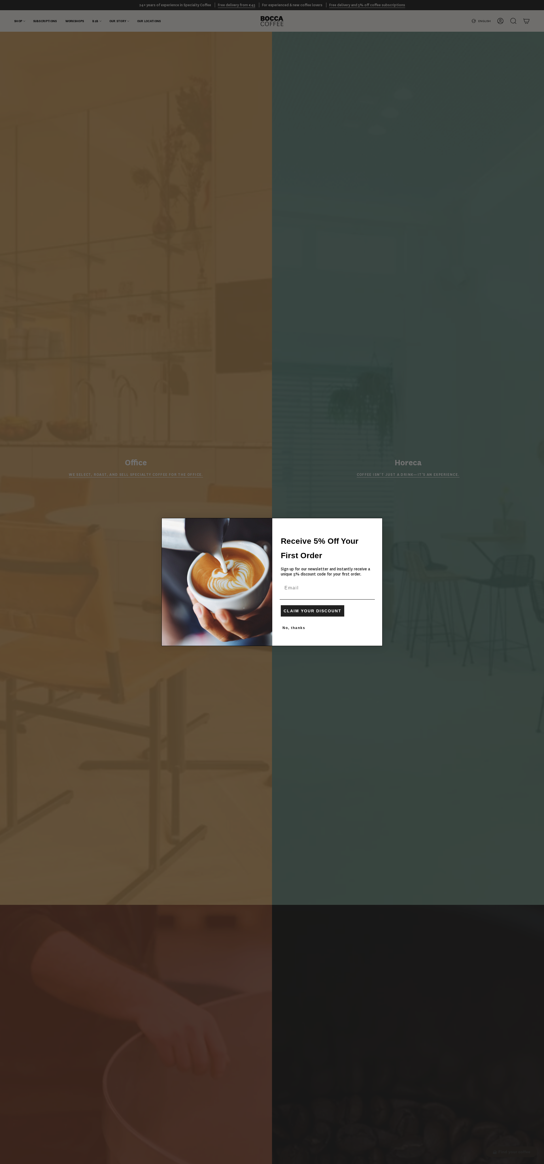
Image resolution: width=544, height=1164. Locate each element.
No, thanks (293, 628)
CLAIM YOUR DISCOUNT (312, 611)
